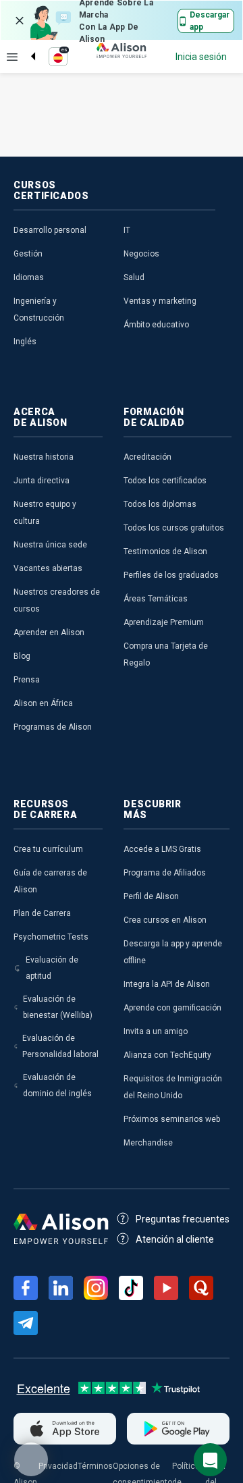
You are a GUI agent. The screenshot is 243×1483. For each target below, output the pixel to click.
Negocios (141, 254)
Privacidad (58, 1466)
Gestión (28, 254)
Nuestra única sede (50, 544)
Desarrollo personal (50, 230)
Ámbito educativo (156, 324)
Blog (22, 656)
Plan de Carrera (42, 913)
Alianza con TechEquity (167, 1055)
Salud (134, 277)
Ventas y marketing (160, 301)
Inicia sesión (201, 56)
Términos (95, 1466)
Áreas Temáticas (156, 598)
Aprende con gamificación (172, 1008)
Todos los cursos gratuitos (174, 528)
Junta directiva (42, 480)
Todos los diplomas (160, 504)
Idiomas (29, 277)
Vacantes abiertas (48, 568)
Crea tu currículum (48, 849)
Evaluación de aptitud (52, 968)
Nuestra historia (44, 457)
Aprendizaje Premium (164, 622)
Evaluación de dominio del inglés (57, 1085)
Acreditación (147, 457)
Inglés (25, 341)
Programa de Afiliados (165, 873)
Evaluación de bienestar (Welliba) (57, 1007)
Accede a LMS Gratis (162, 849)
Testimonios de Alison (165, 551)
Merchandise (148, 1143)
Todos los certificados (165, 480)
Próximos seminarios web (172, 1119)
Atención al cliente (175, 1239)
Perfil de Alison (151, 896)
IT (127, 230)
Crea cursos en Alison (165, 920)
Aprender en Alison (49, 632)
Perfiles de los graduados (171, 575)
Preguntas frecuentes (183, 1219)
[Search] (26, 45)
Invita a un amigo (156, 1031)
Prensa (27, 679)
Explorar (12, 56)
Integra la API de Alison (167, 984)
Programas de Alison (53, 727)
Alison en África (43, 703)
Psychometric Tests (51, 937)
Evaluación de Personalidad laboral (60, 1046)
